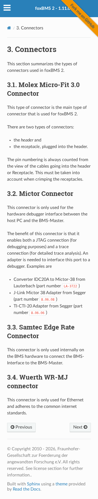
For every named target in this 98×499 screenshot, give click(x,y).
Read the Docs (26, 489)
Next (78, 427)
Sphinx (33, 484)
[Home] (9, 28)
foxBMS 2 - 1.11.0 (52, 8)
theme (62, 484)
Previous (23, 427)
